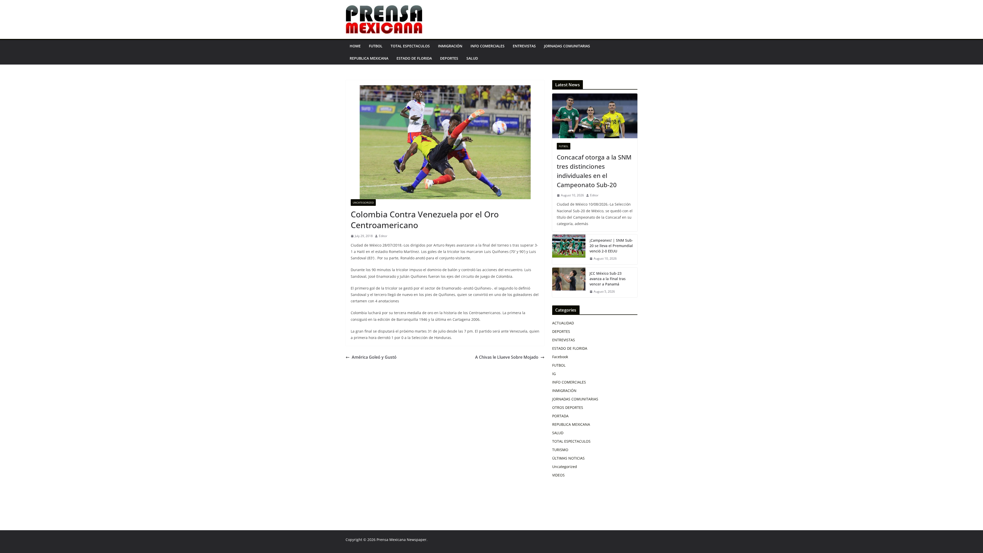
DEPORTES (449, 58)
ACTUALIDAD (563, 323)
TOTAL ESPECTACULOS (410, 46)
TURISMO (560, 449)
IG (554, 373)
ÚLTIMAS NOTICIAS (568, 458)
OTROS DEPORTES (567, 407)
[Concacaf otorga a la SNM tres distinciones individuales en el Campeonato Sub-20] (594, 115)
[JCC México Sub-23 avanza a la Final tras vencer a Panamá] (568, 282)
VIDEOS (558, 475)
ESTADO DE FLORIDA (414, 58)
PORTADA (560, 415)
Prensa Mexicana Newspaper (401, 539)
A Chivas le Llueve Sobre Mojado (506, 357)
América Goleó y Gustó (374, 357)
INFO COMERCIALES (488, 46)
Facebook (560, 356)
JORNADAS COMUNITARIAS (567, 46)
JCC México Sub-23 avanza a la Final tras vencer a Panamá (608, 278)
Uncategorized (363, 202)
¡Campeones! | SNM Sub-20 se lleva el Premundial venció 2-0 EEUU (611, 245)
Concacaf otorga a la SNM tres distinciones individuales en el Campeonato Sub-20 (594, 171)
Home (355, 46)
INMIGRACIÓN (450, 46)
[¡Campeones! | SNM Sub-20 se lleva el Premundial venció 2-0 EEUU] (568, 249)
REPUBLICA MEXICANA (369, 58)
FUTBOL (375, 46)
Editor (383, 236)
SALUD (472, 58)
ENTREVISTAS (524, 46)
